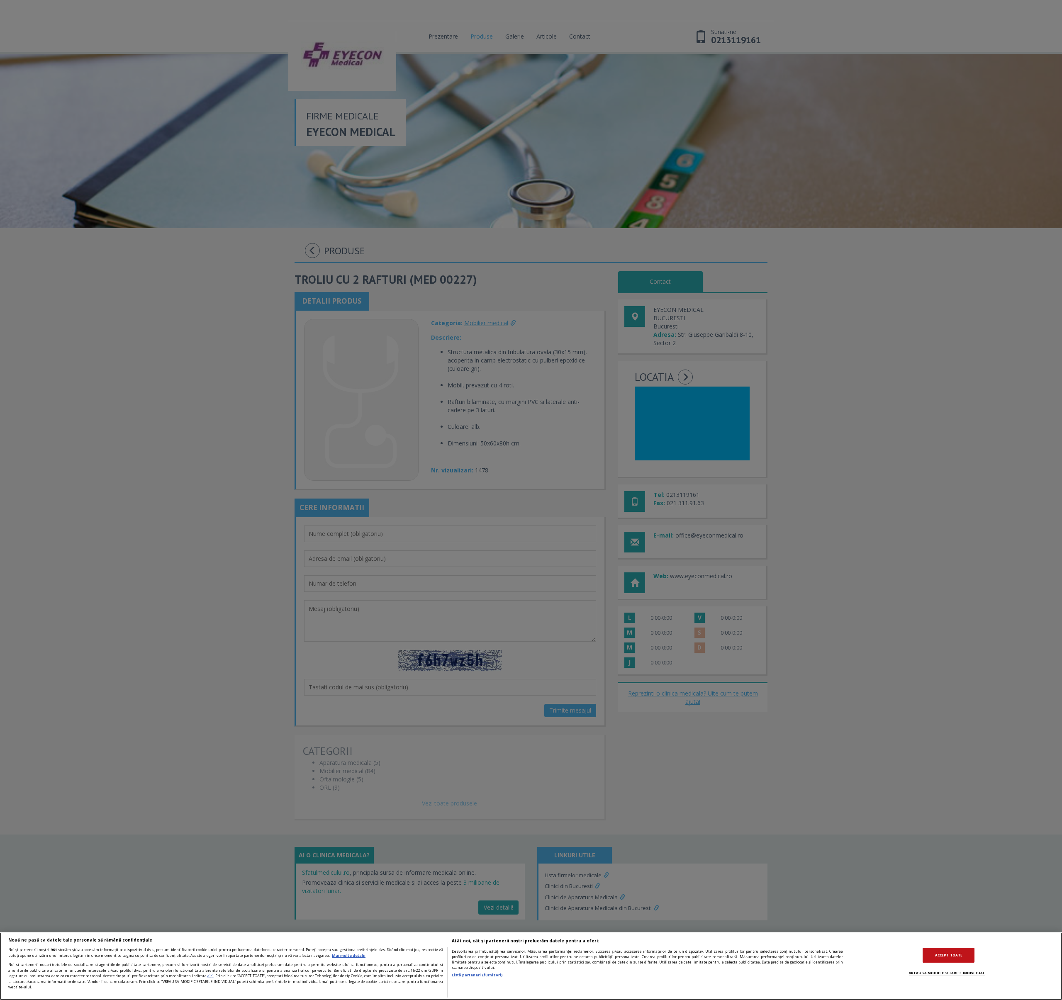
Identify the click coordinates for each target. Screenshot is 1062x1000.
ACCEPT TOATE (948, 955)
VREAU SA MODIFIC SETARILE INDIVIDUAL (947, 973)
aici (210, 975)
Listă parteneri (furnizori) (477, 975)
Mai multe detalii (348, 955)
